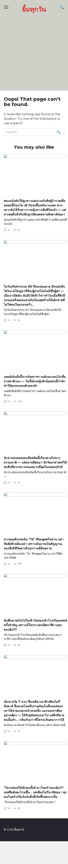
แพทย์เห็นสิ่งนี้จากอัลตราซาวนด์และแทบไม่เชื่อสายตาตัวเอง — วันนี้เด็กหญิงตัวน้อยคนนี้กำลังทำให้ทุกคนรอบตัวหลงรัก (35, 381)
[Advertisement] (34, 51)
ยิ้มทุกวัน (34, 9)
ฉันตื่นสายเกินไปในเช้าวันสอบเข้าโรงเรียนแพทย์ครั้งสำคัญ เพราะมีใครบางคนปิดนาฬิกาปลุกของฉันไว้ (35, 625)
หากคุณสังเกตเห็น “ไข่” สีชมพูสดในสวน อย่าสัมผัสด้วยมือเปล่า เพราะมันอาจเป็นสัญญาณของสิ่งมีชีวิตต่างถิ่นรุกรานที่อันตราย (33, 543)
